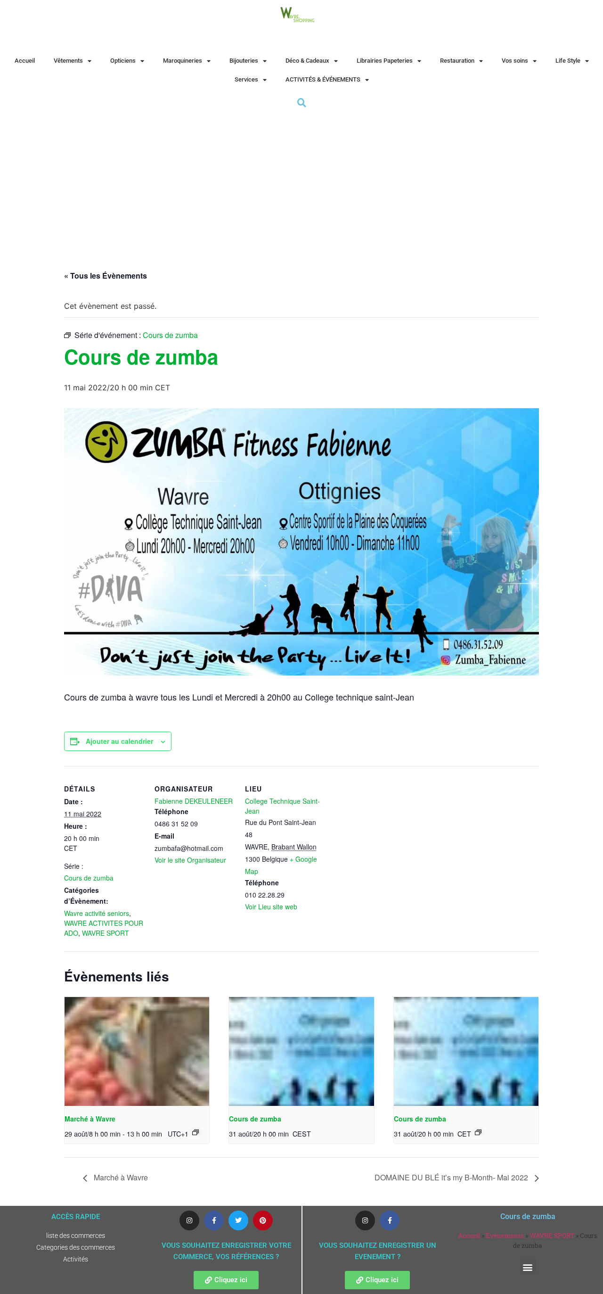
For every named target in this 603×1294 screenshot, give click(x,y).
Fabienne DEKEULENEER (194, 801)
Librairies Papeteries (385, 60)
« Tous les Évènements (105, 275)
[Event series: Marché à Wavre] (195, 1132)
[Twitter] (238, 1220)
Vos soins (515, 60)
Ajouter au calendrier (119, 741)
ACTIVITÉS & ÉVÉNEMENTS (322, 79)
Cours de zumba (89, 877)
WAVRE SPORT (105, 933)
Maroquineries (182, 60)
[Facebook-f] (214, 1220)
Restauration (457, 60)
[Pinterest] (263, 1220)
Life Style (567, 60)
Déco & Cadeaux (307, 60)
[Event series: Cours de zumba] (478, 1132)
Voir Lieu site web (271, 906)
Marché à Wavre (90, 1118)
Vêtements (68, 60)
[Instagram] (189, 1220)
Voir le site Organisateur (190, 860)
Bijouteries (243, 60)
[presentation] (137, 1051)
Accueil (25, 60)
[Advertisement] (301, 181)
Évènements (505, 1235)
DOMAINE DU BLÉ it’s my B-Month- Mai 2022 (452, 1177)
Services (246, 79)
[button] (528, 1267)
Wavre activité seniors (96, 913)
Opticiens (123, 60)
